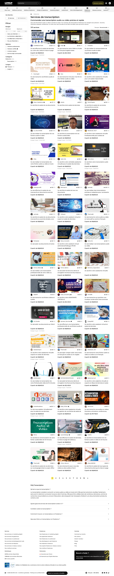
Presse (76, 541)
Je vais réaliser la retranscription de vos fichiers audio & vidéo (96, 49)
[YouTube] (104, 572)
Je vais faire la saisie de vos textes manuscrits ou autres (95, 106)
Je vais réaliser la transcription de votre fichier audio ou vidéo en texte (42, 163)
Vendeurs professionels (13, 46)
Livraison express (11, 51)
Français (10, 66)
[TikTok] (108, 572)
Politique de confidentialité (37, 572)
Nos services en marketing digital (13, 534)
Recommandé (103, 27)
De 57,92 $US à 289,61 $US (14, 36)
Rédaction (36, 14)
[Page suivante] (87, 478)
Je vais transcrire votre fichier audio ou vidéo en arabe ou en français (97, 353)
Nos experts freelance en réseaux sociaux (50, 545)
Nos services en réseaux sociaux (13, 545)
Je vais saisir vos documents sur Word (43, 324)
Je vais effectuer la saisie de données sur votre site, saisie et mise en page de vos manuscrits (42, 50)
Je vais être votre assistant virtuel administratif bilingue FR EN (68, 245)
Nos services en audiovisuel (12, 538)
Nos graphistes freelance (46, 536)
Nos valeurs (77, 536)
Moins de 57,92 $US (13, 34)
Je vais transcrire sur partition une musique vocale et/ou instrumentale (96, 298)
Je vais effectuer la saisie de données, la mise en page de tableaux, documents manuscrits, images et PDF (69, 440)
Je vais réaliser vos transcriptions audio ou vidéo (97, 245)
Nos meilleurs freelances (46, 548)
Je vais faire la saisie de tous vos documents (68, 191)
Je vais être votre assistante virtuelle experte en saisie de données (42, 353)
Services (12, 18)
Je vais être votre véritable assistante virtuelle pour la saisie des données (69, 163)
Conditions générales (23, 572)
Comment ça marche (79, 534)
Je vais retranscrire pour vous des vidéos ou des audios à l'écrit (68, 467)
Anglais (10, 69)
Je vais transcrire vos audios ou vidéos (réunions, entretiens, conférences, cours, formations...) (97, 411)
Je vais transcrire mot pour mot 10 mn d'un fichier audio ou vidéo (70, 78)
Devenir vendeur (78, 538)
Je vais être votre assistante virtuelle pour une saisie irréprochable (96, 78)
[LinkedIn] (102, 572)
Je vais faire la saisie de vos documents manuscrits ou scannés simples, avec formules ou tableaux (43, 219)
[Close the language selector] (66, 573)
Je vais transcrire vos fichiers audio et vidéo (42, 78)
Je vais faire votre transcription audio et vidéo (96, 163)
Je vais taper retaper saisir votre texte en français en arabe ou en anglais (70, 353)
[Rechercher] (39, 3)
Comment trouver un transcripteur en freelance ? (46, 514)
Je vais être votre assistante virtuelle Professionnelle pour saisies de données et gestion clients (96, 135)
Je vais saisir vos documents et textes (42, 244)
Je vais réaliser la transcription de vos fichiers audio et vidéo (42, 134)
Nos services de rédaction (11, 543)
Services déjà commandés (14, 53)
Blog (75, 543)
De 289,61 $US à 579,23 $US (15, 38)
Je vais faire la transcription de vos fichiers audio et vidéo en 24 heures (96, 438)
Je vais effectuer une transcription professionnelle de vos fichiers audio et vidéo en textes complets (70, 326)
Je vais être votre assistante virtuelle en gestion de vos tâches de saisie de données (69, 411)
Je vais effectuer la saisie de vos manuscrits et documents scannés (42, 191)
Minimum (8, 29)
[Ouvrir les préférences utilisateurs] (112, 3)
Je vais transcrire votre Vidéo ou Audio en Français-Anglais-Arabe (70, 49)
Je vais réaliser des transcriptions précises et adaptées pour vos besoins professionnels (97, 192)
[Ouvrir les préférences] (106, 3)
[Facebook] (106, 572)
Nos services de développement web (14, 541)
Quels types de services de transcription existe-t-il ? (47, 503)
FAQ (75, 545)
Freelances (22, 18)
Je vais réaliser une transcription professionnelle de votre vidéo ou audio (41, 272)
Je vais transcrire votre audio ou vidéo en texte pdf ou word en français (97, 218)
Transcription (10, 61)
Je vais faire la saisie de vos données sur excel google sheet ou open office (42, 467)
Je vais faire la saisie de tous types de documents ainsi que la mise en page (96, 467)
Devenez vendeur (98, 3)
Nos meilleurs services (10, 548)
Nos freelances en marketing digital (49, 534)
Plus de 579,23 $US (13, 41)
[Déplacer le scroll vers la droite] (108, 9)
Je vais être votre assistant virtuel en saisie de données (96, 325)
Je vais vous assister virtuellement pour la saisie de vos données (41, 410)
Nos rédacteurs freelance (46, 543)
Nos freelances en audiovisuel (47, 538)
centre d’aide (79, 557)
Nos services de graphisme (12, 536)
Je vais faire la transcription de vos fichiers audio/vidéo (68, 134)
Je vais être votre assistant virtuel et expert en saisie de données (69, 218)
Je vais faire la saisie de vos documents (43, 105)
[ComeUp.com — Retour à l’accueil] (8, 3)
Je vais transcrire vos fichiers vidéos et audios (43, 298)
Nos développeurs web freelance (48, 541)
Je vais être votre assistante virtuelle (96, 270)
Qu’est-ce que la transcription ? (40, 489)
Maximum (19, 29)
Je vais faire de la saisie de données (69, 105)
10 (84, 478)
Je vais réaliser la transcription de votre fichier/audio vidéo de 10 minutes (43, 382)
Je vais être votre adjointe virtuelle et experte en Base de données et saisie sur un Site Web (96, 383)
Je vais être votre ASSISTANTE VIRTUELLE (67, 298)
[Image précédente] (32, 37)
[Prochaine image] (53, 37)
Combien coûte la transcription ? (41, 509)
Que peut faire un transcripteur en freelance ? (45, 519)
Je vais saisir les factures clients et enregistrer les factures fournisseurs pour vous (69, 383)
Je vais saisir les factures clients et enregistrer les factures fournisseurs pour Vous (69, 272)
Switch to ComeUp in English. (56, 573)
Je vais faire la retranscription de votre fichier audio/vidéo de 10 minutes (43, 438)
